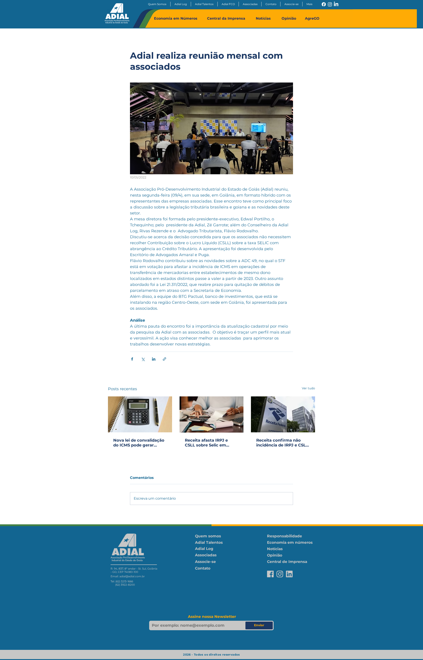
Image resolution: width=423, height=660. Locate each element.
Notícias (263, 18)
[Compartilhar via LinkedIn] (154, 359)
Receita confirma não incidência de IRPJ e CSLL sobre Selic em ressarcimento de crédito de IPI (282, 443)
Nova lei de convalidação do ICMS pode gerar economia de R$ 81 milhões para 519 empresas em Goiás (138, 443)
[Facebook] (324, 4)
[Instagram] (330, 4)
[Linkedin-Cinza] (289, 574)
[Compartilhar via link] (164, 359)
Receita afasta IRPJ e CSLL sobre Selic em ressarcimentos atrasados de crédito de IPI (209, 443)
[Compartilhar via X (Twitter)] (143, 359)
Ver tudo (308, 388)
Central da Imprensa (226, 18)
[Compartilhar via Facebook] (132, 359)
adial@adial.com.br (132, 576)
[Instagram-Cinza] (279, 574)
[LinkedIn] (336, 4)
